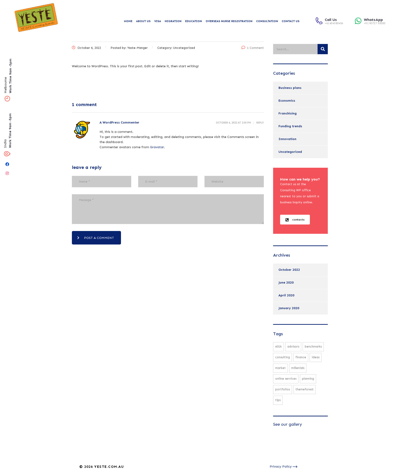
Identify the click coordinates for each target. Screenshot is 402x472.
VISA (157, 21)
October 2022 (289, 270)
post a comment (99, 238)
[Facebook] (7, 164)
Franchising (287, 113)
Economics (286, 101)
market (280, 368)
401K (278, 346)
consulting (282, 357)
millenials (297, 368)
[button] (295, 219)
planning (308, 378)
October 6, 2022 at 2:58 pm (233, 122)
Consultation (267, 21)
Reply (260, 122)
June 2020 (286, 283)
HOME (128, 21)
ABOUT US (143, 21)
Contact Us (290, 21)
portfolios (282, 389)
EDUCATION (193, 21)
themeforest (304, 389)
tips (278, 400)
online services (285, 378)
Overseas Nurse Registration (229, 21)
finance (300, 357)
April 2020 (286, 295)
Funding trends (290, 126)
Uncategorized (290, 152)
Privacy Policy (281, 467)
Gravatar (157, 147)
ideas (315, 357)
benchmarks (313, 346)
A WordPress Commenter (119, 122)
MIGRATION (173, 21)
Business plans (290, 88)
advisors (293, 346)
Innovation (287, 139)
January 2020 (288, 308)
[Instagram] (7, 173)
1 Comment (255, 48)
